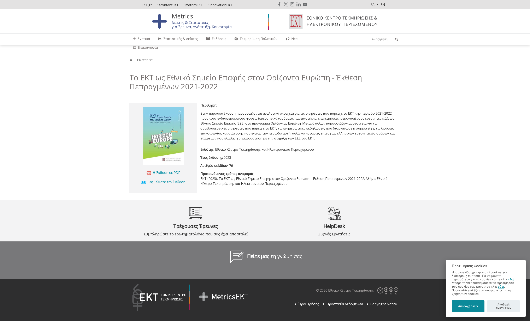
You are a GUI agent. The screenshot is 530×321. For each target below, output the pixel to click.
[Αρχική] (195, 21)
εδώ (511, 279)
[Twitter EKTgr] (286, 4)
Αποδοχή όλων (468, 306)
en (383, 4)
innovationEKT (221, 5)
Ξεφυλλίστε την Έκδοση (166, 182)
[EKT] (334, 21)
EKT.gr (147, 5)
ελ (373, 4)
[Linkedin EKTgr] (298, 4)
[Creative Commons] (388, 290)
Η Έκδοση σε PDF (166, 172)
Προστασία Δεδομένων (344, 304)
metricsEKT (194, 5)
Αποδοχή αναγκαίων (503, 306)
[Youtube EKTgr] (305, 4)
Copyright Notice (383, 304)
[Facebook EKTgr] (279, 4)
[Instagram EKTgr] (292, 4)
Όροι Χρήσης (308, 304)
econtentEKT (169, 5)
